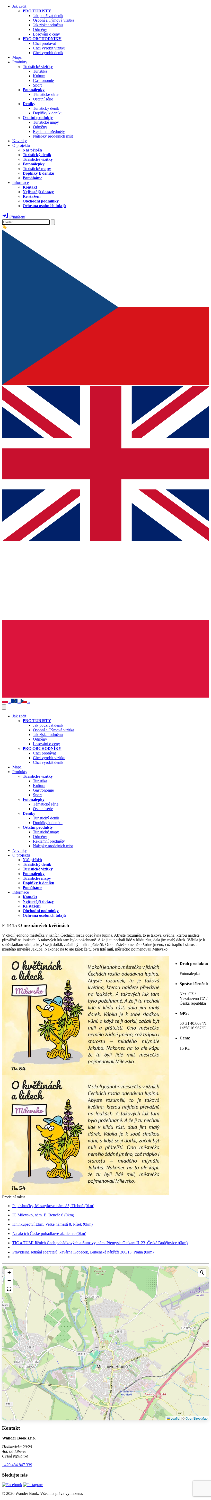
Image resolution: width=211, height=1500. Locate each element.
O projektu (21, 145)
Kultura (39, 76)
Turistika (40, 71)
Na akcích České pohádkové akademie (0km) (49, 1233)
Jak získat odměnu (48, 25)
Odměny (40, 29)
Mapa (17, 57)
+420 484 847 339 (17, 1465)
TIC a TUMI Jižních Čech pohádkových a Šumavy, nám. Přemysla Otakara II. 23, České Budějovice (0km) (100, 1243)
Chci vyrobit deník (48, 52)
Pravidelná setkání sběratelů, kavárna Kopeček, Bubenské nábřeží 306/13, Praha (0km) (83, 1252)
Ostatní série (43, 99)
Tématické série (45, 94)
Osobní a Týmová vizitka (53, 20)
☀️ (4, 227)
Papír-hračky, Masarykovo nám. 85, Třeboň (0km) (53, 1206)
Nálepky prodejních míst (53, 136)
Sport (37, 85)
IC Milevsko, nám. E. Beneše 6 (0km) (43, 1215)
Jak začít (19, 6)
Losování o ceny (46, 34)
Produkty (19, 62)
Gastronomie (43, 80)
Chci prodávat (44, 43)
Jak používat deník (48, 15)
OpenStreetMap (197, 1418)
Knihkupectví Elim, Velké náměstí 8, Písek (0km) (52, 1224)
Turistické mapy (46, 122)
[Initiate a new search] (202, 1273)
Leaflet (175, 1418)
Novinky (19, 141)
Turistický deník (46, 108)
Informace (20, 182)
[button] (9, 1273)
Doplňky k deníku (48, 113)
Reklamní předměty (49, 131)
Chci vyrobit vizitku (49, 48)
